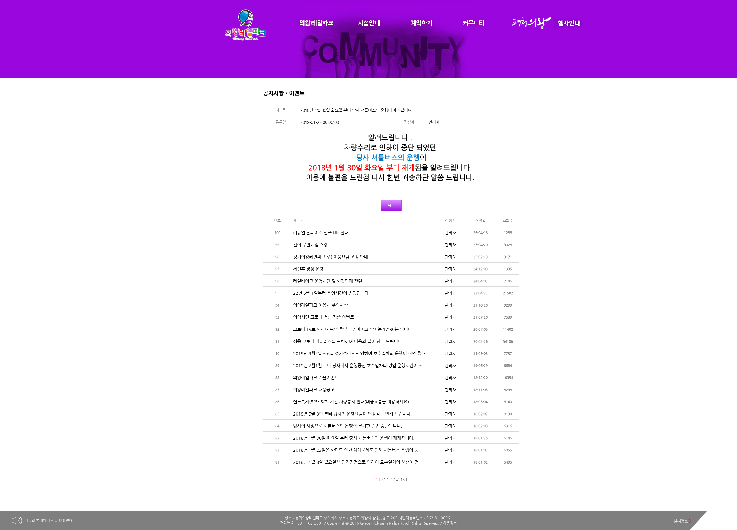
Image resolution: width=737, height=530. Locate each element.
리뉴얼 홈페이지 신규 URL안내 (48, 520)
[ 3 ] (389, 480)
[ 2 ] (382, 480)
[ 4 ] (397, 480)
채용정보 (450, 523)
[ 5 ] (404, 480)
